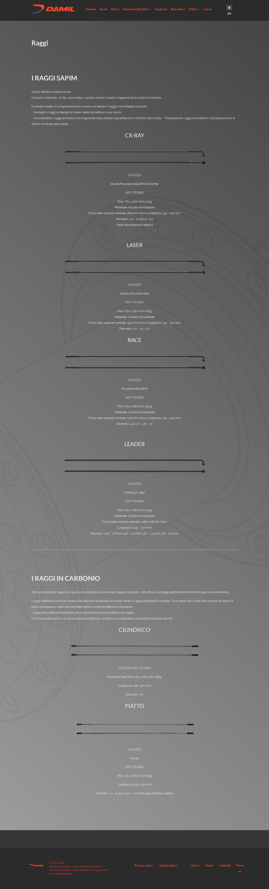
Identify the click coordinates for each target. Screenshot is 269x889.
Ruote (209, 865)
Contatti (225, 865)
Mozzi (195, 865)
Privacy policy (143, 865)
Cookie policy (168, 865)
